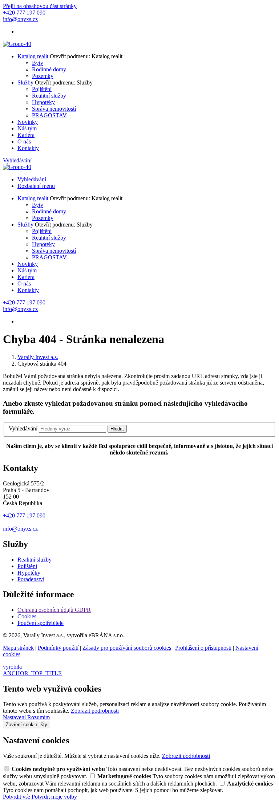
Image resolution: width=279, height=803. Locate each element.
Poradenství (30, 579)
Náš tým (27, 128)
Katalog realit (32, 56)
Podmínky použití (58, 648)
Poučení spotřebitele (40, 623)
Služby (25, 82)
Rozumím (38, 717)
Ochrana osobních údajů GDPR (54, 610)
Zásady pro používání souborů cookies (126, 648)
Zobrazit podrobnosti (95, 711)
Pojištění (42, 89)
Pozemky (42, 76)
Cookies (26, 616)
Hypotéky (43, 102)
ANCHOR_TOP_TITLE (32, 673)
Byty (37, 63)
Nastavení (15, 717)
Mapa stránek (18, 648)
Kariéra (26, 135)
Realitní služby (49, 95)
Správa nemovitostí (54, 109)
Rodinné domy (49, 69)
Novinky (27, 122)
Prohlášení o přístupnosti (203, 648)
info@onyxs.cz (20, 529)
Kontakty (28, 148)
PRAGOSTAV (49, 115)
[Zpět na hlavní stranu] (17, 44)
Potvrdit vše (17, 797)
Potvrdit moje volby (54, 797)
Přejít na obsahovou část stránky (40, 6)
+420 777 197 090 (24, 515)
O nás (24, 141)
